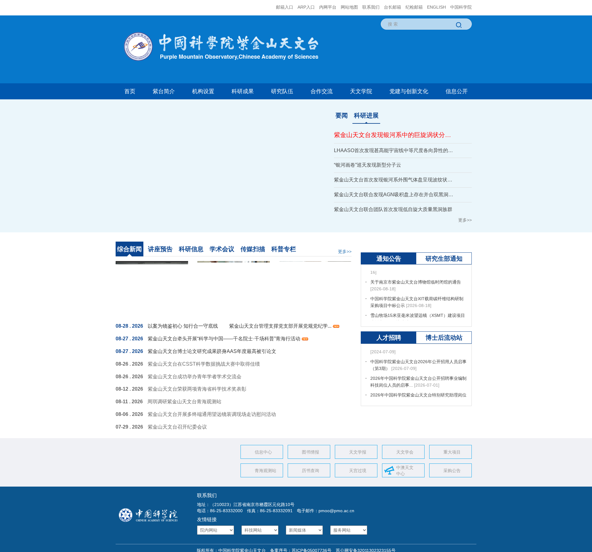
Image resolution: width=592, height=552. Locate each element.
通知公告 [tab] (388, 276)
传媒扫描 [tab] (252, 249)
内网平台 (327, 7)
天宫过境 (357, 470)
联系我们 (371, 7)
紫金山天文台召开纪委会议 (177, 427)
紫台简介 (164, 91)
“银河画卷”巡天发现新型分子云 (367, 165)
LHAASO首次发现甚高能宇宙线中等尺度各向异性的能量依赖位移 (395, 150)
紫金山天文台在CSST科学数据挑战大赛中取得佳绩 (204, 364)
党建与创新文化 (408, 91)
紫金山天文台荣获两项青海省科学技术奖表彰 (197, 389)
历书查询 (310, 470)
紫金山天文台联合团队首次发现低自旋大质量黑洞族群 (393, 209)
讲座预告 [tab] (160, 249)
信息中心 (263, 452)
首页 (129, 91)
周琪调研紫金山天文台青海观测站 (184, 401)
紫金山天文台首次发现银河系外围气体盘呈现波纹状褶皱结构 (395, 179)
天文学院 (361, 91)
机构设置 (203, 91)
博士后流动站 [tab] (444, 355)
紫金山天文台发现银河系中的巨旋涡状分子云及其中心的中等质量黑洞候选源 (395, 134)
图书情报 (310, 452)
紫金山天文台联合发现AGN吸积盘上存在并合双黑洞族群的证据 (395, 194)
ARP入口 (306, 7)
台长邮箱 (392, 7)
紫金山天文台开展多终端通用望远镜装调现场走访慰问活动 (212, 414)
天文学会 (404, 452)
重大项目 (452, 452)
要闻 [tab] (341, 115)
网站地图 (349, 7)
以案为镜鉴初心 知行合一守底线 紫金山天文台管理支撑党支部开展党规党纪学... (240, 326)
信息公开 (457, 91)
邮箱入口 (284, 7)
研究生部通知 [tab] (444, 276)
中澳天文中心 (404, 470)
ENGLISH (436, 7)
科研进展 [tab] (366, 115)
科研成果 (243, 91)
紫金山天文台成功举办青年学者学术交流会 (194, 376)
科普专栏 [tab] (283, 249)
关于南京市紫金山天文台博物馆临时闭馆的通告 (415, 295)
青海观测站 (265, 470)
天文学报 (357, 452)
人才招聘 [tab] (388, 355)
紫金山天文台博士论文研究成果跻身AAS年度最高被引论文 (212, 351)
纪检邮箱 (414, 7)
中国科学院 (461, 7)
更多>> (465, 220)
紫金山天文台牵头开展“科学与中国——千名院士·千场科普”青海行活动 (225, 338)
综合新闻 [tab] (129, 249)
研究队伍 (282, 91)
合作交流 (321, 91)
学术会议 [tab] (222, 249)
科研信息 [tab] (191, 249)
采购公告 (452, 470)
